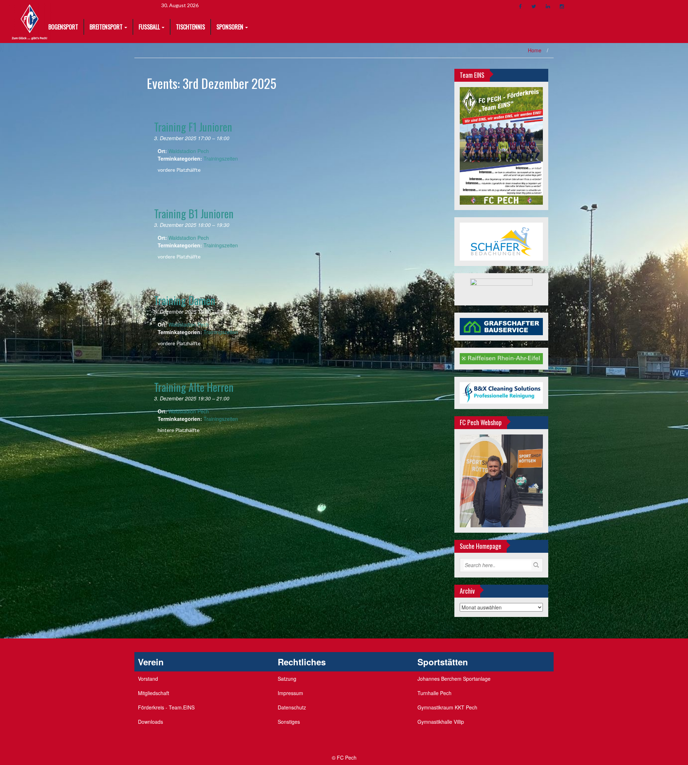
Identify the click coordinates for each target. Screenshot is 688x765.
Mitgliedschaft (153, 693)
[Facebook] (520, 6)
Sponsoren (229, 27)
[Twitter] (533, 6)
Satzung (287, 678)
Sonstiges (289, 721)
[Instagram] (562, 6)
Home (534, 50)
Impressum (290, 693)
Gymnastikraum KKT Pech (447, 707)
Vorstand (148, 678)
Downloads (150, 721)
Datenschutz (292, 707)
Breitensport (106, 27)
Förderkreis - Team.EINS (166, 707)
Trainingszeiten (221, 158)
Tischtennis (190, 27)
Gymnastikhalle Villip (440, 721)
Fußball (149, 27)
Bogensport (63, 27)
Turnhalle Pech (434, 693)
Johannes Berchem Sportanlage (454, 678)
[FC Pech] (29, 20)
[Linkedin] (548, 6)
